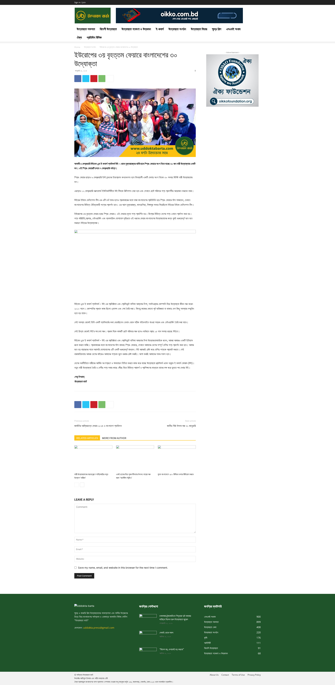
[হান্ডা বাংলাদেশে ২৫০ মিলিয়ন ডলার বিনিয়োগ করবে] (177, 458)
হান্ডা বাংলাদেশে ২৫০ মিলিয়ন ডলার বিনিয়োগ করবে (175, 474)
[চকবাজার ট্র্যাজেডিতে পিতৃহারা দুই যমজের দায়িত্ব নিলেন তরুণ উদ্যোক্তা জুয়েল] (148, 619)
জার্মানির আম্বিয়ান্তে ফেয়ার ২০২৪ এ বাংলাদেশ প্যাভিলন (98, 425)
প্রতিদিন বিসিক (94, 37)
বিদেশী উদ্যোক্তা (108, 29)
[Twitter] (85, 78)
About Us (214, 674)
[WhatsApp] (101, 78)
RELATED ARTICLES (87, 438)
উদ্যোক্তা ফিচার (199, 29)
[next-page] (82, 485)
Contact (225, 674)
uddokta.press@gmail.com (98, 627)
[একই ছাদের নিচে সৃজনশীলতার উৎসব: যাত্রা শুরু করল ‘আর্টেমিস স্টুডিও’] (135, 458)
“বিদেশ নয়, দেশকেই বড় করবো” (171, 649)
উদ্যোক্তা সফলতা (86, 29)
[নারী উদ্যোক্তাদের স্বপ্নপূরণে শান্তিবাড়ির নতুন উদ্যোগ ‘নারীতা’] (93, 458)
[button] (256, 29)
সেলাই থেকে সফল (166, 632)
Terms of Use (238, 674)
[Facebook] (77, 78)
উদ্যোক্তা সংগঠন (177, 29)
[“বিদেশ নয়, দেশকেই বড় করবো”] (148, 652)
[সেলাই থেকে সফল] (148, 636)
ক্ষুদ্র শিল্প (216, 29)
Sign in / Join (80, 2)
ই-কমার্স (160, 29)
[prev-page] (76, 485)
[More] (110, 78)
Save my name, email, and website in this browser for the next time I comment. (123, 567)
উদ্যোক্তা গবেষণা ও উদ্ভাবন (136, 29)
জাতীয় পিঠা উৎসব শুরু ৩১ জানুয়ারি (181, 425)
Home (77, 47)
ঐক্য (79, 37)
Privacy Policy (254, 674)
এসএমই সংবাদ (233, 29)
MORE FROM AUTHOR (114, 438)
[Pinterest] (93, 78)
